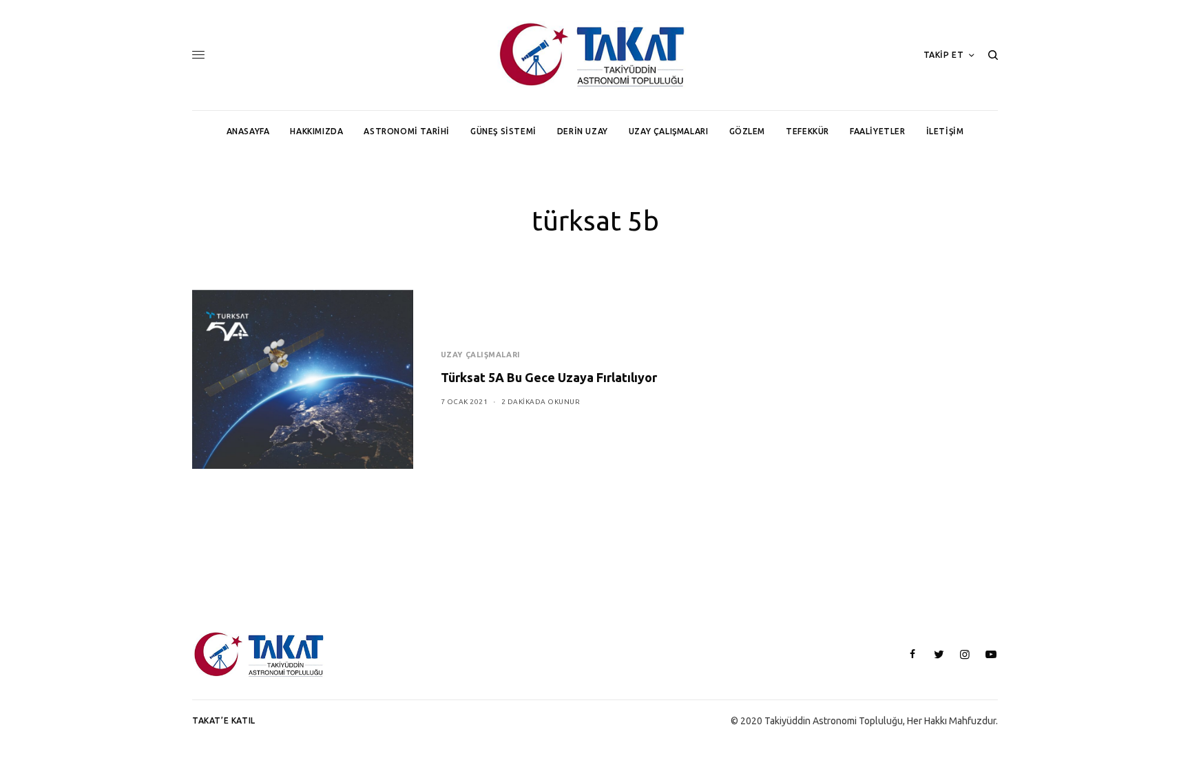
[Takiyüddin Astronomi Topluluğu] (595, 55)
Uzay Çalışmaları (481, 354)
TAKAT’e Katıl (223, 720)
